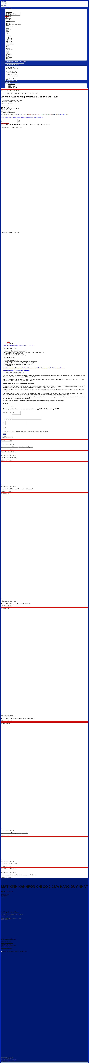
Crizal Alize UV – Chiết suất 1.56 (9, 864)
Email (4, 427)
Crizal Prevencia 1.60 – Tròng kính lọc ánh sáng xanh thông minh (17, 447)
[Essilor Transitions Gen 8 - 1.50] (9, 451)
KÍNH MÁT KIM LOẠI (12, 87)
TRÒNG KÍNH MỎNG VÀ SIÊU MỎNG (14, 63)
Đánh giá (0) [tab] (10, 343)
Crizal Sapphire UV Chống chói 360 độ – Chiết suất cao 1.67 (16, 603)
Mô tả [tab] (8, 342)
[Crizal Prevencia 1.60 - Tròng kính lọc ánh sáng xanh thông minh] (6, 441)
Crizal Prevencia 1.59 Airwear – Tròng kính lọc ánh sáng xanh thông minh (19, 874)
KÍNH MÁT (7, 82)
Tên (4, 422)
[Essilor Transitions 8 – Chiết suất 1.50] (12, 101)
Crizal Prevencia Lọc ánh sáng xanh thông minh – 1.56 (14, 833)
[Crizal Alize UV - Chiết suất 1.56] (11, 858)
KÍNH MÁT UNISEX (12, 86)
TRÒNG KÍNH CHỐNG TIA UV (30, 124)
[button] (44, 442)
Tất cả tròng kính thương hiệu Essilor (20, 370)
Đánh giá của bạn (7, 412)
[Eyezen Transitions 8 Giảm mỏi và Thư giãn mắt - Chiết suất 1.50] (11, 482)
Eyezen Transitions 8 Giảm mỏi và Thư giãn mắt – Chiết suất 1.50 (17, 488)
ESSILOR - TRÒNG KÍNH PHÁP (30, 93)
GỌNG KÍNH (8, 8)
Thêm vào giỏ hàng (5, 123)
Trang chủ (3, 93)
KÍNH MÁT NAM (11, 84)
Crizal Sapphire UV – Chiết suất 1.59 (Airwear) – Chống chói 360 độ (17, 718)
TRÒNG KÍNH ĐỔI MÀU (11, 81)
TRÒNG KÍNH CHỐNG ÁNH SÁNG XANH (15, 61)
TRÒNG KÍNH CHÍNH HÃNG (12, 64)
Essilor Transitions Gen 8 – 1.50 (8, 457)
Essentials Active (45, 124)
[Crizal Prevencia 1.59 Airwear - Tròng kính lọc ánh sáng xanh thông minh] (8, 868)
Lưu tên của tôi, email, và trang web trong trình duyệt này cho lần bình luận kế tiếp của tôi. (26, 431)
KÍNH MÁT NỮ (11, 85)
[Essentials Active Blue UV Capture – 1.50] (12, 100)
